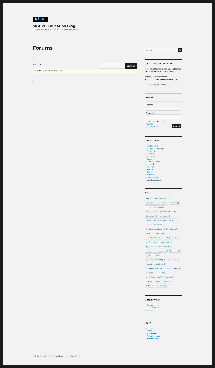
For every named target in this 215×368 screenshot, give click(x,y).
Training (150, 175)
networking (165, 246)
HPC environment (154, 238)
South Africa (173, 260)
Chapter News (152, 146)
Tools (149, 172)
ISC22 (177, 238)
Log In (176, 126)
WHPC (149, 286)
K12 (156, 242)
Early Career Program (167, 220)
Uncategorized (153, 177)
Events (149, 159)
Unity (149, 281)
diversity (150, 220)
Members (166, 242)
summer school (173, 268)
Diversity (150, 154)
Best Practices (162, 198)
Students (150, 167)
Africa (149, 198)
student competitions (155, 264)
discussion (165, 216)
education (159, 225)
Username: (150, 105)
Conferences (152, 151)
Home (34, 64)
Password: (150, 113)
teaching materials (154, 277)
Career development (155, 207)
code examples (153, 212)
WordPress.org (153, 339)
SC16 (148, 255)
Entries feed (152, 333)
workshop (161, 286)
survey (149, 273)
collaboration (169, 212)
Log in (149, 331)
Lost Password (152, 127)
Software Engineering (155, 260)
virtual (168, 281)
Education (151, 156)
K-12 (148, 242)
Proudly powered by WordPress (67, 356)
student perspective (155, 268)
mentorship (151, 246)
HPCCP (160, 233)
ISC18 (167, 238)
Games (174, 229)
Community (152, 216)
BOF (165, 203)
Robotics (175, 251)
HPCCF (149, 233)
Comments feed (153, 336)
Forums (150, 305)
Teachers (151, 169)
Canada (175, 203)
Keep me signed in (156, 121)
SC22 (157, 255)
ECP (148, 225)
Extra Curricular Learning (157, 229)
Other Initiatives (153, 162)
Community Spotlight (155, 148)
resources (163, 251)
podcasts (150, 251)
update (159, 281)
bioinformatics (153, 203)
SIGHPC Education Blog (54, 26)
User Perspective (154, 180)
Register (149, 124)
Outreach (150, 164)
